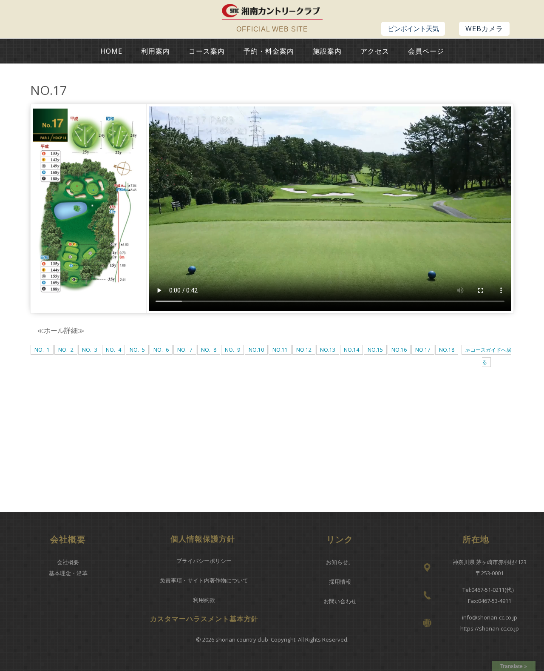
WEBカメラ (484, 28)
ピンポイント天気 (413, 28)
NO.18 (446, 349)
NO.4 (113, 349)
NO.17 (423, 349)
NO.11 (280, 349)
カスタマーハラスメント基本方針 (204, 618)
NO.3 (89, 349)
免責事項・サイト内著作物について (204, 580)
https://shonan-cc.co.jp (489, 628)
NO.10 (256, 349)
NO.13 (327, 349)
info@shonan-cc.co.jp (489, 617)
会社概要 (68, 562)
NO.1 (42, 349)
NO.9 (232, 349)
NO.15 (375, 349)
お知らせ (337, 562)
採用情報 (340, 581)
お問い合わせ (340, 601)
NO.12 (304, 349)
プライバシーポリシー (204, 561)
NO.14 (351, 349)
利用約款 (204, 600)
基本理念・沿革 (68, 573)
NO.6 (161, 349)
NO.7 (185, 349)
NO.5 (137, 349)
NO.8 (208, 349)
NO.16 (399, 349)
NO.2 (66, 349)
